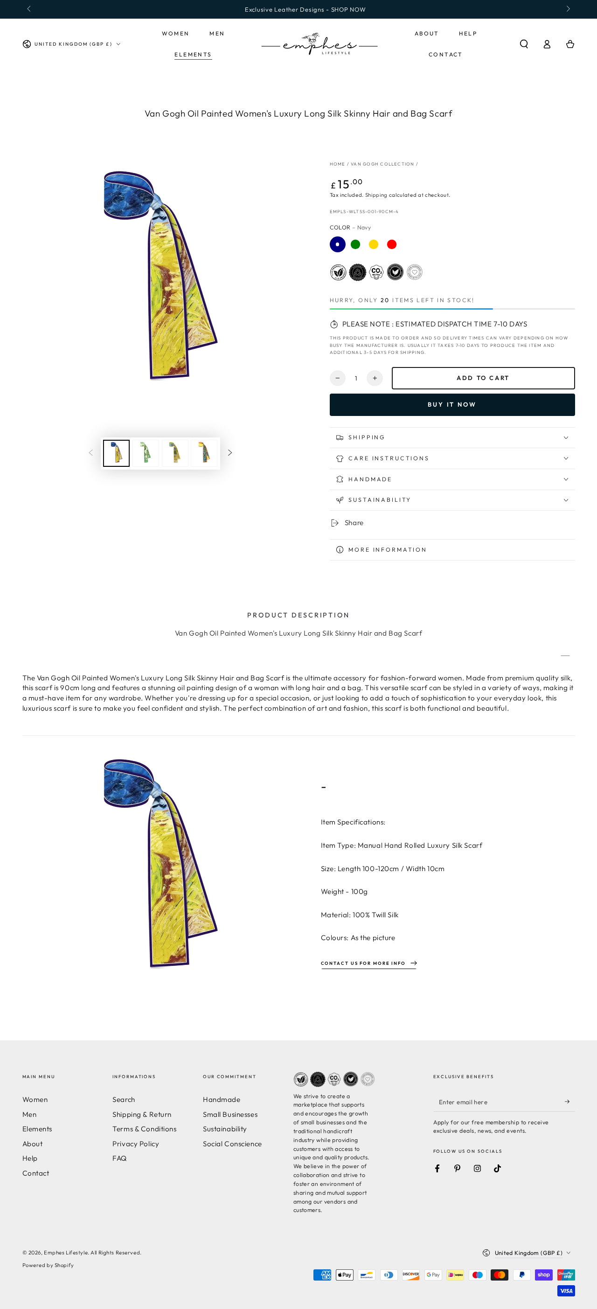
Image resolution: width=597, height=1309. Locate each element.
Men (29, 1114)
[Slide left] (29, 9)
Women (35, 1099)
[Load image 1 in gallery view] (116, 453)
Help (30, 1158)
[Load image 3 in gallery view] (175, 453)
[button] (524, 44)
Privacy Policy (135, 1143)
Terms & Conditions (144, 1128)
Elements (37, 1128)
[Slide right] (567, 9)
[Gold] (374, 244)
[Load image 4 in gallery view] (204, 453)
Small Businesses (230, 1114)
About (32, 1143)
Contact (35, 1173)
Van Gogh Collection (382, 163)
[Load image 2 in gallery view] (145, 453)
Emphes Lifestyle (66, 1252)
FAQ (119, 1158)
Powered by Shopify (48, 1265)
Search (123, 1099)
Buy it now (452, 404)
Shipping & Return (142, 1114)
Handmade (222, 1099)
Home (338, 163)
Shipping (376, 195)
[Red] (392, 244)
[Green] (355, 244)
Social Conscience (232, 1143)
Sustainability (225, 1128)
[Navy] (338, 244)
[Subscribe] (570, 1101)
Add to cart (483, 377)
